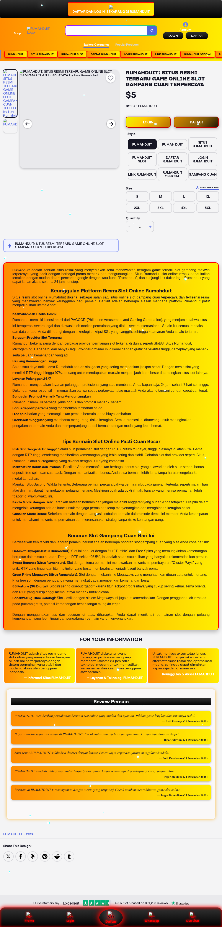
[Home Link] (42, 30)
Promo (29, 921)
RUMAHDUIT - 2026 (18, 834)
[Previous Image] (27, 124)
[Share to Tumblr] (69, 856)
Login (70, 921)
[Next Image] (111, 124)
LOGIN (173, 35)
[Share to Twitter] (8, 856)
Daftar (111, 921)
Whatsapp (152, 921)
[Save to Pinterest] (45, 856)
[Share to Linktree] (33, 856)
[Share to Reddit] (57, 856)
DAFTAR (196, 35)
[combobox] (106, 30)
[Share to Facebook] (20, 856)
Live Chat (192, 921)
